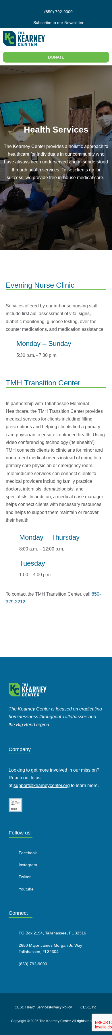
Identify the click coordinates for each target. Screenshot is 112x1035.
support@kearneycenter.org (41, 785)
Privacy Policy (61, 1007)
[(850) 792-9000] (11, 963)
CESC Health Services (32, 1007)
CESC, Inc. (88, 1007)
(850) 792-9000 (33, 964)
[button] (105, 38)
